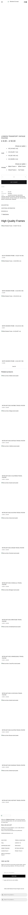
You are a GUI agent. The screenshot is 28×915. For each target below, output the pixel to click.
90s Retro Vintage (10, 196)
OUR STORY (4, 840)
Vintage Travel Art (14, 197)
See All (14, 366)
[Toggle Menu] (2, 2)
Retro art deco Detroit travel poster (13, 800)
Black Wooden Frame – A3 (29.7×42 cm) (12, 255)
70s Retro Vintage (12, 195)
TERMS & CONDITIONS (20, 840)
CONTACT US (18, 842)
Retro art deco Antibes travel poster (13, 405)
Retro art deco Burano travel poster (13, 765)
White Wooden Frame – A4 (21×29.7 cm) (12, 361)
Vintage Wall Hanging (10, 199)
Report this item (5, 214)
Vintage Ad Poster (20, 196)
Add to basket (14, 182)
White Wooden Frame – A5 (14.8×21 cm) (12, 325)
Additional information (8, 208)
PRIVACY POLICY (18, 850)
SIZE (2, 153)
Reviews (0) (4, 211)
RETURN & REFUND (19, 848)
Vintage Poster (5, 197)
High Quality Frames (13, 220)
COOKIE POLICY (4, 850)
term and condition (14, 880)
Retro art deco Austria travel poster (13, 512)
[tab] (14, 205)
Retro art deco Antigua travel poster (13, 440)
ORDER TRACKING (5, 848)
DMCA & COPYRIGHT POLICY (5, 854)
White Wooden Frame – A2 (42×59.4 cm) (12, 290)
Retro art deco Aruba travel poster (13, 547)
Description (5, 205)
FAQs (2, 842)
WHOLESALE (18, 845)
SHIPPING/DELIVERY (5, 845)
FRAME (3, 167)
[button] (13, 148)
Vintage (10, 193)
